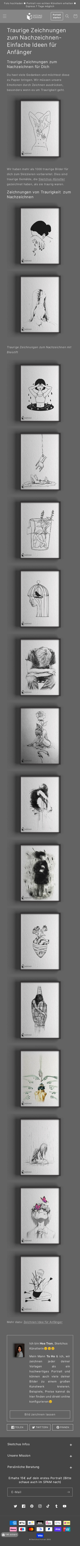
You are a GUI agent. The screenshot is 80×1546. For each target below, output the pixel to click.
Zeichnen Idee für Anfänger (43, 1322)
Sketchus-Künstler (52, 179)
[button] (5, 16)
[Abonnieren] (68, 1492)
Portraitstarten (57, 16)
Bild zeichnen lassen (40, 1414)
